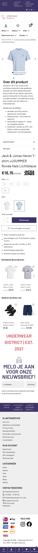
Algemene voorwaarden (11, 425)
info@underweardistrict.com (15, 498)
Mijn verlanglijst (8, 455)
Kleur (3, 197)
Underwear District (12, 492)
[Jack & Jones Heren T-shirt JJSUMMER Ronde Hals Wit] (10, 272)
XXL (5, 190)
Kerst (5, 476)
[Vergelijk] (27, 10)
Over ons (6, 422)
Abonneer (31, 384)
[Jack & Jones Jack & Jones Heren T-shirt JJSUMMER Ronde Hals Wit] (7, 205)
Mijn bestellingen (9, 452)
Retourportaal (8, 458)
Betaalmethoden (9, 431)
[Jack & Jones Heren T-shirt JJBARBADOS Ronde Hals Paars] (28, 272)
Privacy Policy (8, 428)
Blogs (5, 479)
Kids (4, 473)
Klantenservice (8, 437)
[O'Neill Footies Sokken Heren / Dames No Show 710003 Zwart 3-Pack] (10, 310)
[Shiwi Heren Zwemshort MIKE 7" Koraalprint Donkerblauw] (28, 310)
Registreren (7, 449)
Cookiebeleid (7, 440)
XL (26, 184)
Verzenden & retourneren (12, 434)
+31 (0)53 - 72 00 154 (12, 495)
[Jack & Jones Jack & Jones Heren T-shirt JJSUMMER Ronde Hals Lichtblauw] (19, 205)
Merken (5, 482)
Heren (5, 467)
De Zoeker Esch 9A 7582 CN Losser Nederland (10, 503)
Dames (5, 470)
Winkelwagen (24, 220)
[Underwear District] (9, 17)
